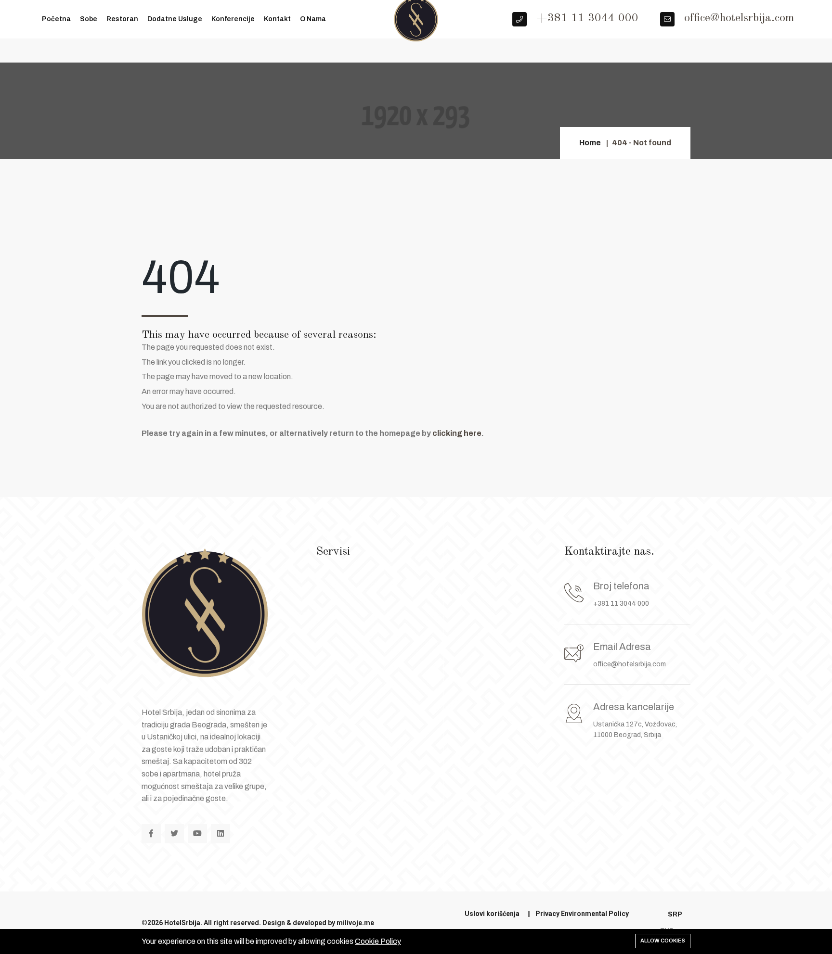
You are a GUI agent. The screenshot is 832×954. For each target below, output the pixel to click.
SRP (674, 914)
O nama (313, 19)
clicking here (456, 433)
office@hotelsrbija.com (629, 664)
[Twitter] (174, 833)
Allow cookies (662, 940)
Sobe (88, 19)
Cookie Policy (378, 941)
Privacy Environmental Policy (582, 913)
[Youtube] (197, 833)
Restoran (122, 19)
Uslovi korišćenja (492, 913)
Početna (56, 19)
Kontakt (277, 19)
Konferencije (233, 19)
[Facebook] (151, 833)
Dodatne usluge (174, 19)
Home (590, 143)
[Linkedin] (220, 833)
